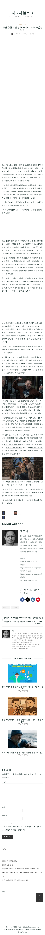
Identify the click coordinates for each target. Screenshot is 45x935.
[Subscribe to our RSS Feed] (11, 513)
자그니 (17, 33)
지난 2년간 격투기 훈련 (12, 444)
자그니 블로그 (22, 12)
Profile (4, 849)
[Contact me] (19, 513)
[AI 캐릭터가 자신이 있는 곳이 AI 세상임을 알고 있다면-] (22, 739)
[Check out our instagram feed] (15, 513)
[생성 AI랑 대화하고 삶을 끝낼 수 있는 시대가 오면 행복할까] (22, 706)
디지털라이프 (22, 24)
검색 (3, 891)
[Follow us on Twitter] (7, 513)
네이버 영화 (29, 210)
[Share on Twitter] (7, 102)
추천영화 (14, 607)
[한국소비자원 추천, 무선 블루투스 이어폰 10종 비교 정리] (22, 673)
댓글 (4, 782)
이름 (4, 807)
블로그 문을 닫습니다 (9, 865)
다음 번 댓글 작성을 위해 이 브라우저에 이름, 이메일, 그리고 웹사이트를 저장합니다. (22, 828)
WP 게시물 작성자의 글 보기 (31, 591)
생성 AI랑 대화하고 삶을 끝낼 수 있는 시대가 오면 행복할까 (22, 721)
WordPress (20, 929)
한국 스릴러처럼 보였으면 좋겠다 (22, 335)
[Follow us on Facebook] (3, 513)
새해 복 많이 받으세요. (9, 861)
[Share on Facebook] (3, 102)
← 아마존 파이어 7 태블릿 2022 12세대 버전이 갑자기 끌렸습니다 (22, 619)
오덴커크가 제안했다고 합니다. (24, 495)
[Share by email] (11, 102)
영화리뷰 (5, 607)
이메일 (5, 815)
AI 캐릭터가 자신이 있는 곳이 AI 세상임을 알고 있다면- (22, 752)
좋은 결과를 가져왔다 (14, 447)
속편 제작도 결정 (36, 447)
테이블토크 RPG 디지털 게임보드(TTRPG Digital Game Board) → (23, 623)
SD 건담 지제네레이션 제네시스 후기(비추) (16, 880)
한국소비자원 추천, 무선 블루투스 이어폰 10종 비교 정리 (22, 688)
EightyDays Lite (35, 929)
